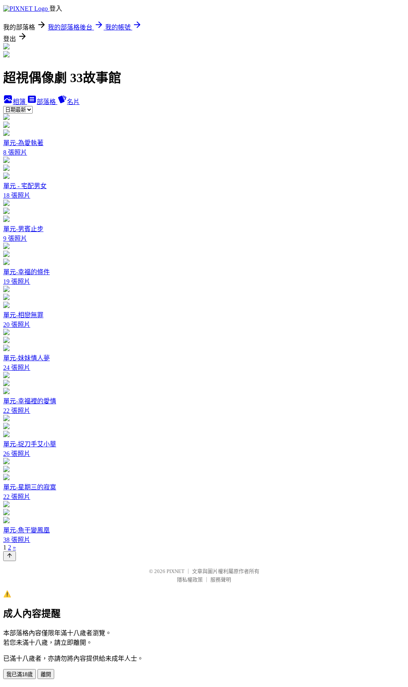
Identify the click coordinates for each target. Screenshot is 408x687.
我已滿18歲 (19, 674)
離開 (46, 674)
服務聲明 (220, 580)
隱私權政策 (190, 580)
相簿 (20, 101)
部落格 (47, 101)
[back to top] (9, 556)
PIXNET (175, 571)
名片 (73, 101)
